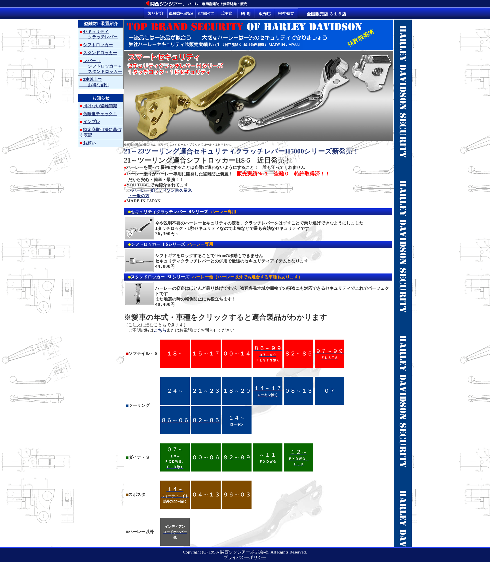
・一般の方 (138, 195)
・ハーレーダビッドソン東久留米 (160, 190)
